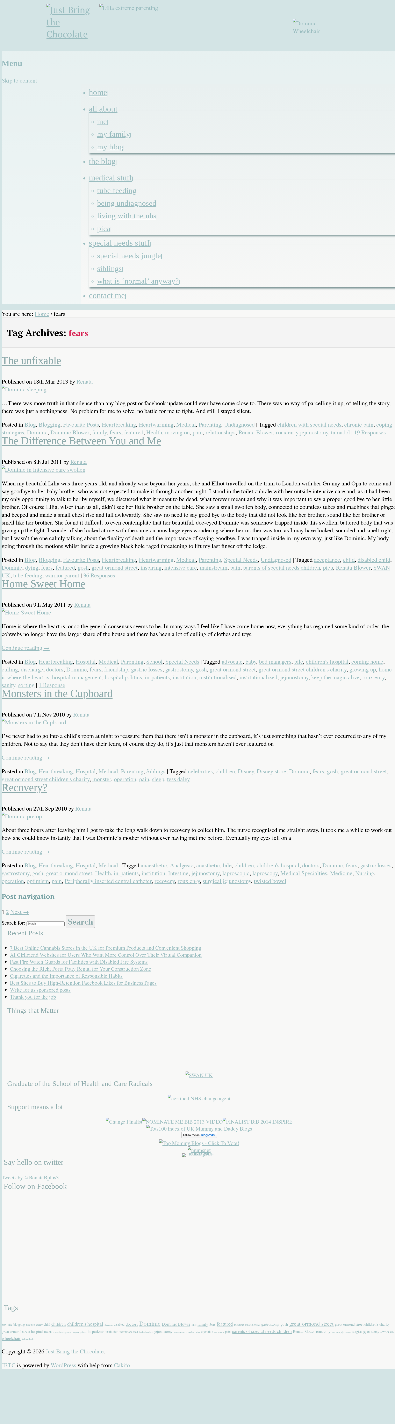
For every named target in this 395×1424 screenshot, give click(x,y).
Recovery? (24, 787)
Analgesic (181, 865)
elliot (194, 1324)
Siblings (109, 268)
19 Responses (370, 432)
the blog (102, 161)
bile (298, 661)
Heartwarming (156, 424)
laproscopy (265, 873)
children (225, 771)
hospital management (77, 677)
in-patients (157, 677)
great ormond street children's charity (302, 669)
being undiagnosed (126, 203)
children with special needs (309, 424)
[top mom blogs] (199, 1142)
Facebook (362, 54)
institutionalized (258, 677)
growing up (362, 669)
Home (42, 314)
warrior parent (62, 575)
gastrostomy (179, 669)
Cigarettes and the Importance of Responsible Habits (66, 975)
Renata (85, 381)
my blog (110, 146)
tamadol (340, 432)
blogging (19, 1324)
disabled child (374, 559)
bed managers (275, 661)
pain (198, 432)
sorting (26, 685)
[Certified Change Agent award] (199, 1098)
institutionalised (218, 677)
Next (19, 912)
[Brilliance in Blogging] (124, 1121)
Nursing (364, 873)
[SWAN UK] (199, 1074)
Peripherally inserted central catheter (108, 881)
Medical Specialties (303, 873)
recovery (165, 881)
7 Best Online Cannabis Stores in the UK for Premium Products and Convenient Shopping (105, 947)
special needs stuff (119, 243)
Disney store (271, 771)
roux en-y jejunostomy (302, 432)
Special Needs (241, 559)
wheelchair (11, 1338)
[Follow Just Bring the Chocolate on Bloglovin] (199, 1135)
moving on (177, 432)
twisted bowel (270, 881)
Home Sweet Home (43, 584)
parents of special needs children (281, 567)
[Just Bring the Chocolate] (73, 28)
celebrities (200, 771)
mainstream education (184, 1331)
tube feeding (116, 190)
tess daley (178, 779)
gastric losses (146, 669)
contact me (107, 295)
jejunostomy (294, 677)
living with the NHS (126, 215)
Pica (103, 228)
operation (125, 779)
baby (250, 661)
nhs (198, 1331)
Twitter (371, 54)
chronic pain (358, 424)
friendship (116, 669)
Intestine (178, 873)
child (349, 559)
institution (184, 677)
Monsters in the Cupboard (57, 693)
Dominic (37, 432)
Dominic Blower (69, 432)
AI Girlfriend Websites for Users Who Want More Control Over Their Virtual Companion (106, 954)
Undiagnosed (239, 424)
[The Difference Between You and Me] (43, 469)
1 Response (52, 685)
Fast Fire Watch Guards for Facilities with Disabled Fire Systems (79, 961)
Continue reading (26, 648)
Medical (186, 424)
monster (101, 779)
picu (328, 567)
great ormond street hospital (22, 1331)
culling (10, 669)
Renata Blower (255, 432)
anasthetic (208, 865)
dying (31, 567)
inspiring (151, 567)
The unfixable (31, 360)
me (102, 121)
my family (113, 134)
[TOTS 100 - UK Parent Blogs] (199, 1153)
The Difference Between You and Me (81, 441)
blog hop (30, 1324)
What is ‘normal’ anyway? (138, 281)
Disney (246, 771)
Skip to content (19, 80)
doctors (54, 669)
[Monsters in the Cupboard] (34, 722)
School (154, 661)
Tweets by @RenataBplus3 (30, 1177)
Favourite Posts (81, 424)
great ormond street (115, 567)
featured (133, 432)
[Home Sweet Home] (26, 612)
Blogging (49, 424)
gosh (83, 567)
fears (115, 432)
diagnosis (109, 1324)
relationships (221, 432)
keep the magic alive (335, 677)
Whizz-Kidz (28, 1338)
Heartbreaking (119, 424)
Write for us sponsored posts (40, 989)
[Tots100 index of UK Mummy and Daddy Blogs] (199, 1128)
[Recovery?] (22, 816)
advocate (232, 661)
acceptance (327, 559)
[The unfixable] (24, 389)
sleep (158, 779)
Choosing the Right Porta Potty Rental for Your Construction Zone (80, 968)
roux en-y (373, 677)
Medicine (341, 873)
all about (103, 108)
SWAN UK (387, 1332)
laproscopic (236, 873)
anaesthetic (154, 865)
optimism (38, 881)
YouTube (381, 54)
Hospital (86, 661)
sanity (8, 685)
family (99, 432)
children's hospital (327, 661)
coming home (367, 661)
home (98, 92)
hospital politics (123, 677)
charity (39, 1324)
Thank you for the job (33, 996)
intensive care (180, 567)
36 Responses (99, 575)
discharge (32, 669)
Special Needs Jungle (129, 255)
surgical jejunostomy (227, 881)
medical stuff (110, 177)
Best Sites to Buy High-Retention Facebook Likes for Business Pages (83, 982)
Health (154, 432)
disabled (119, 1324)
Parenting (210, 424)
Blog (30, 424)
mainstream (213, 567)
